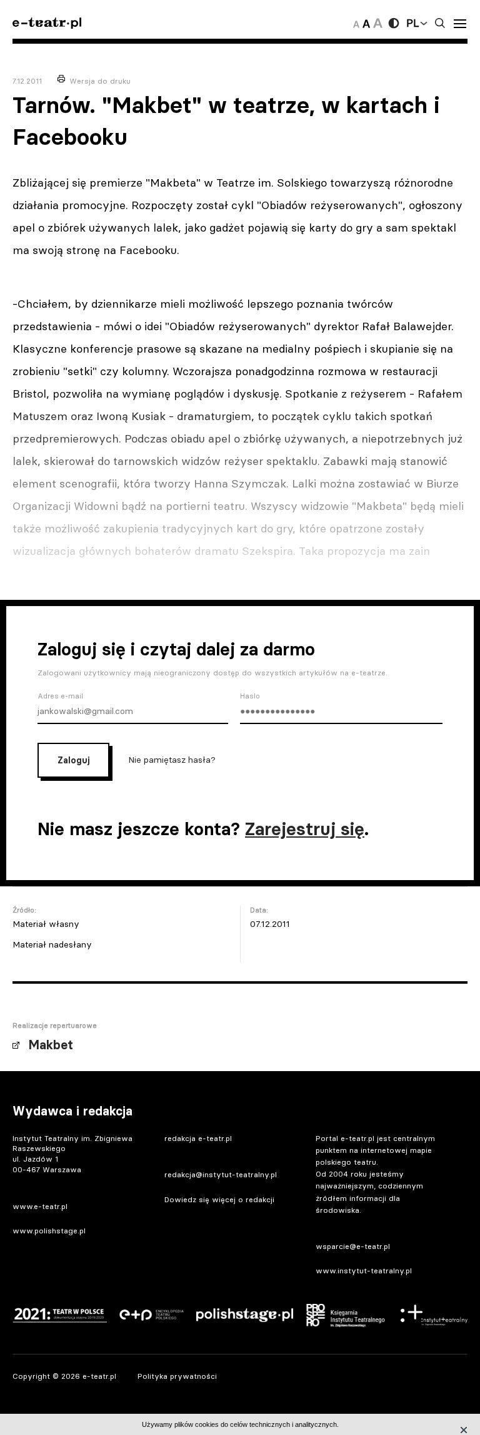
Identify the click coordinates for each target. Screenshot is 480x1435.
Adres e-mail (60, 696)
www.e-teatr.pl (40, 1206)
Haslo (250, 696)
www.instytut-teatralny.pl (364, 1270)
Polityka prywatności (177, 1376)
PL (412, 23)
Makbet (50, 1044)
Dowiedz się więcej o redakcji (219, 1199)
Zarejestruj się (304, 829)
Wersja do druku (100, 81)
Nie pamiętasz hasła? (172, 759)
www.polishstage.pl (49, 1230)
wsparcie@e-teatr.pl (353, 1246)
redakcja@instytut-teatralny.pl (220, 1174)
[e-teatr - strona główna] (46, 23)
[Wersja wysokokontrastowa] (394, 23)
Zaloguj (73, 760)
